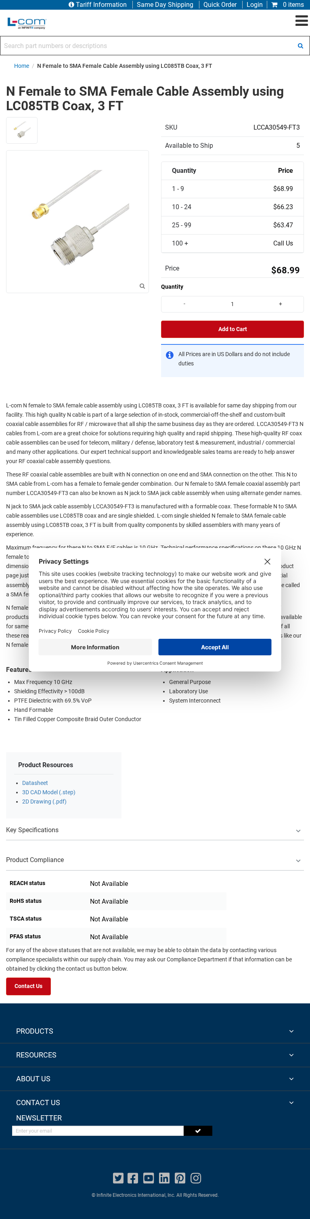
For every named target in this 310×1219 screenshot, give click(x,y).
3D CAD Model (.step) (48, 792)
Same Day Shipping (165, 4)
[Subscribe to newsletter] (198, 1131)
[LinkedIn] (164, 1178)
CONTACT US (38, 1102)
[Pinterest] (180, 1178)
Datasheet (35, 783)
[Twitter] (118, 1178)
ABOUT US (33, 1078)
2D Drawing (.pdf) (44, 801)
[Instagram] (196, 1178)
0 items (292, 4)
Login (255, 4)
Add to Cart (232, 329)
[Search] (300, 45)
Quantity (172, 286)
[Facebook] (133, 1178)
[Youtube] (148, 1178)
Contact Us (28, 986)
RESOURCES (36, 1055)
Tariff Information (101, 4)
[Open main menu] (301, 21)
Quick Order (220, 4)
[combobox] (155, 45)
